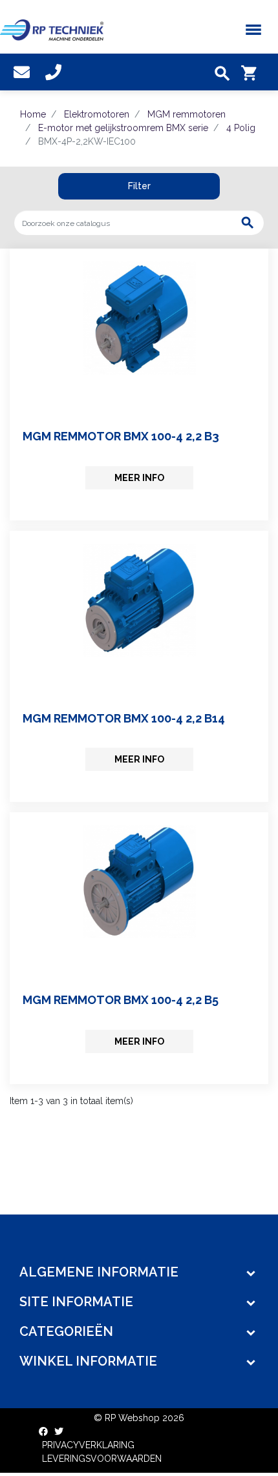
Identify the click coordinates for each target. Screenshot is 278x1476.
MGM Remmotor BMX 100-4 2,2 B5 (121, 1000)
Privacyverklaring (88, 1445)
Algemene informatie (98, 1272)
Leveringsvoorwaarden (102, 1458)
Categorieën (66, 1331)
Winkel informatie (88, 1361)
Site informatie (76, 1301)
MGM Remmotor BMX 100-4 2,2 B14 (124, 718)
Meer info (139, 478)
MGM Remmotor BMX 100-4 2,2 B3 (121, 436)
